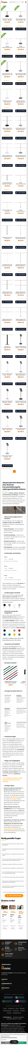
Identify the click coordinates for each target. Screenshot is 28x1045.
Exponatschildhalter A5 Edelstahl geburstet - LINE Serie (21, 375)
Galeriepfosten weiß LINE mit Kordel (7, 101)
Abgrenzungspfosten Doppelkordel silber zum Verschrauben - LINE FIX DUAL (20, 293)
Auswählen (3, 1039)
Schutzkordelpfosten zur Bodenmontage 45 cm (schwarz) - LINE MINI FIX (7, 184)
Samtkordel (16, 797)
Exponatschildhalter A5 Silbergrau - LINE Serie (7, 402)
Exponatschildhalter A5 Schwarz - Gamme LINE (21, 347)
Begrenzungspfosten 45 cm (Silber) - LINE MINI (21, 20)
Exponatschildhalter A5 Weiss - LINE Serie (7, 374)
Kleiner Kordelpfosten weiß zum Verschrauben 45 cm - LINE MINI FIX (7, 211)
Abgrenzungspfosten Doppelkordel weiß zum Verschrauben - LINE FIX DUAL (7, 321)
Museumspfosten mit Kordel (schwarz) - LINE (7, 74)
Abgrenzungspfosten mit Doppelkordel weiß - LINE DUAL (7, 156)
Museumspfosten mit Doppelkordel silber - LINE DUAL (21, 129)
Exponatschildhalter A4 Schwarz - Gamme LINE (20, 402)
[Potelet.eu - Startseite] (6, 968)
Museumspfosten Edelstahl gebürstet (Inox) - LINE (20, 102)
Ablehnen (7, 1042)
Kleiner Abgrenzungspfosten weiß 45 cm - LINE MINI (7, 47)
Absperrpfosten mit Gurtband (11, 829)
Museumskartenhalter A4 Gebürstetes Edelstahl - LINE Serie (21, 429)
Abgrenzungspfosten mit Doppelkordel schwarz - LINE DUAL (7, 129)
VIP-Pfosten (13, 799)
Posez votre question (14, 895)
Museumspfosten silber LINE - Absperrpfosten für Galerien (20, 75)
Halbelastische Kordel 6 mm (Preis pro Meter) (10, 682)
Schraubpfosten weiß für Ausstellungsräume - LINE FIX (7, 266)
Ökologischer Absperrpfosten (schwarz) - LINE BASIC (7, 348)
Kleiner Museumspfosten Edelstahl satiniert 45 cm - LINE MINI (21, 48)
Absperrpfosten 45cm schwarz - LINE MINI (7, 19)
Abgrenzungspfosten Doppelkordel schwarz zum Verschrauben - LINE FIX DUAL (7, 293)
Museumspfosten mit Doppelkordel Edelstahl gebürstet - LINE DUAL (21, 156)
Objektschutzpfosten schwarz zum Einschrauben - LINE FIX (7, 238)
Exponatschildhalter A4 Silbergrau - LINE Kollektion (7, 457)
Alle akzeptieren (20, 1042)
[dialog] (14, 1039)
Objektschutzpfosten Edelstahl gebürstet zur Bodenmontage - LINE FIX (20, 266)
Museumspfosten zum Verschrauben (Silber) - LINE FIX (20, 238)
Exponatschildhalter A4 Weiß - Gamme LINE (7, 429)
